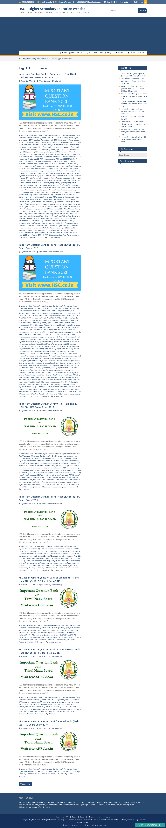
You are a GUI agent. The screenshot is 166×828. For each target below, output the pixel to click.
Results (120, 53)
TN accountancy (24, 394)
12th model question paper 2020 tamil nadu (51, 152)
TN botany (42, 394)
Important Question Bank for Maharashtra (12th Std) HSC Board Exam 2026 (133, 111)
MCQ (109, 53)
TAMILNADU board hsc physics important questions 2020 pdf (40, 225)
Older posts (25, 784)
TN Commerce (72, 235)
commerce (30, 168)
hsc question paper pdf (58, 183)
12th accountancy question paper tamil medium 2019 (60, 308)
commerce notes (40, 168)
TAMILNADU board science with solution (33, 230)
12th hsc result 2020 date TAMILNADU (54, 147)
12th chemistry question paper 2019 (38, 142)
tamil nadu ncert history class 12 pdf (54, 218)
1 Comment (53, 714)
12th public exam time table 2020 (55, 327)
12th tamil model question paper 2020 (39, 164)
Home (64, 53)
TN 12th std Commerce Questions (54, 235)
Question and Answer (54, 206)
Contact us (106, 817)
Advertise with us (94, 817)
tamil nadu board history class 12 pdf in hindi (43, 375)
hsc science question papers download (42, 190)
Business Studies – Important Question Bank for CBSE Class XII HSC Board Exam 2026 (133, 88)
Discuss (74, 817)
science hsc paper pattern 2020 (39, 209)
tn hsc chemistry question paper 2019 (64, 487)
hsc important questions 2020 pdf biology (48, 178)
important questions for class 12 (52, 192)
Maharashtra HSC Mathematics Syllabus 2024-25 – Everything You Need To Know (133, 124)
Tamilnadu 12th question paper (66, 223)
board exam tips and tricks (41, 334)
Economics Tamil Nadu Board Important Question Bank (41, 625)
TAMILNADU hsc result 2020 (58, 230)
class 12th (55, 334)
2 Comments (58, 396)
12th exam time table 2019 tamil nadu (37, 145)
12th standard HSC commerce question (37, 161)
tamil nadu (40, 372)
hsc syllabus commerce (65, 190)
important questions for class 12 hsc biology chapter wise (48, 363)
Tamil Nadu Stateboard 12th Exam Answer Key (44, 637)
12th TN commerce (25, 166)
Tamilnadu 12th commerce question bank (58, 221)
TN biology (34, 394)
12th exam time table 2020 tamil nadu (66, 145)
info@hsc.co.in (46, 2)
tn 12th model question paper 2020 (53, 391)
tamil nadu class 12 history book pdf (44, 377)
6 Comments (58, 570)
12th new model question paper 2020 (55, 154)
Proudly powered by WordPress (70, 825)
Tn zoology (45, 396)
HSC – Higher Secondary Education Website (52, 9)
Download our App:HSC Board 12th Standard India (108, 2)
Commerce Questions (54, 168)
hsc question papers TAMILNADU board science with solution (45, 185)
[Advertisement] (83, 33)
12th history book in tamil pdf (29, 147)
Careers (133, 53)
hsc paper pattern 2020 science (68, 346)
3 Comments (26, 489)
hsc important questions (61, 176)
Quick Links (138, 2)
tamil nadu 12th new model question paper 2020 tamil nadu (40, 211)
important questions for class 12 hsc (44, 197)
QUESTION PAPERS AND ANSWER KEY (41, 473)
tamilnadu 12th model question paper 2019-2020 (50, 382)
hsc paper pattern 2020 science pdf (37, 183)
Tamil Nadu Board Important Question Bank (34, 138)
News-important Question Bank (52, 306)
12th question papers (47, 159)
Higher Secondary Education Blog (50, 81)
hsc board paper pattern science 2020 (59, 173)
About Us (66, 817)
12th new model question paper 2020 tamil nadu (51, 325)
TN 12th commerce (53, 233)
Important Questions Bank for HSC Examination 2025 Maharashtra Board (133, 139)
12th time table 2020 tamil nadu (65, 164)
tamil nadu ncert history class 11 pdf (54, 380)
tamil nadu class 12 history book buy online (49, 214)
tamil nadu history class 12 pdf (65, 216)
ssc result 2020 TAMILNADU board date (65, 209)
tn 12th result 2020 (35, 235)
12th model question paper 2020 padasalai (43, 320)
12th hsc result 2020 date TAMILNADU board (47, 318)
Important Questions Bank (71, 135)
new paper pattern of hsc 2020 (53, 204)
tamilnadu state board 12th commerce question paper (43, 484)
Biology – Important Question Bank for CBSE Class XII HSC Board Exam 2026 (134, 96)
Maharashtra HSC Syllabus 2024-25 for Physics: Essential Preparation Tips (133, 131)
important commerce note (31, 192)
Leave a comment (54, 237)
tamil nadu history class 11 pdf (42, 216)
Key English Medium (46, 199)
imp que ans (42, 632)
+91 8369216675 (27, 2)
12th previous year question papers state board (59, 157)
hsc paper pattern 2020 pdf (53, 180)
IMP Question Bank (96, 53)
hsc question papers (68, 349)
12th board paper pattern (61, 311)
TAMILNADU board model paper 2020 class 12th (59, 228)
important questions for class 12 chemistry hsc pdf (44, 361)
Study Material (76, 53)
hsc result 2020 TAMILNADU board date (46, 187)
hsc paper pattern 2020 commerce (31, 180)
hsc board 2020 (39, 173)
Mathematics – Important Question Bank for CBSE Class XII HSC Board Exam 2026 (133, 81)
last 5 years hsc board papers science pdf (41, 202)
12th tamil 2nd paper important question (47, 330)
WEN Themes (102, 825)
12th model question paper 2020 (52, 149)
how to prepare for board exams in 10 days (46, 171)
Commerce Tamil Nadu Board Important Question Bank (41, 135)
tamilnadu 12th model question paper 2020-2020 (36, 223)
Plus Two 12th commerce (37, 206)
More (142, 53)
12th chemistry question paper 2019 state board (59, 313)
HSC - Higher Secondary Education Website (34, 58)
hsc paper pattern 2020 (71, 178)
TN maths (37, 396)
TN (39, 391)
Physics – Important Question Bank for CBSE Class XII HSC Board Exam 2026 (134, 103)
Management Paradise (37, 807)
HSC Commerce (47, 176)
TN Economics (63, 394)
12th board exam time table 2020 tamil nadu (50, 140)
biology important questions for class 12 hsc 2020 (50, 166)
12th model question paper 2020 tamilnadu (47, 323)
